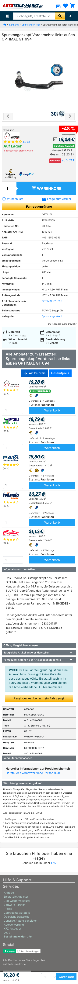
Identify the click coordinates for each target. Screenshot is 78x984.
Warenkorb (46, 188)
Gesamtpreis (60, 373)
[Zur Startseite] (4, 24)
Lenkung (14, 24)
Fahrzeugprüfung (39, 206)
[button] (7, 116)
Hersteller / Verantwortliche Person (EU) (33, 773)
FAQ (53, 863)
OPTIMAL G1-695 (52, 301)
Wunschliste (12, 199)
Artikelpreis (34, 373)
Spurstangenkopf (31, 24)
